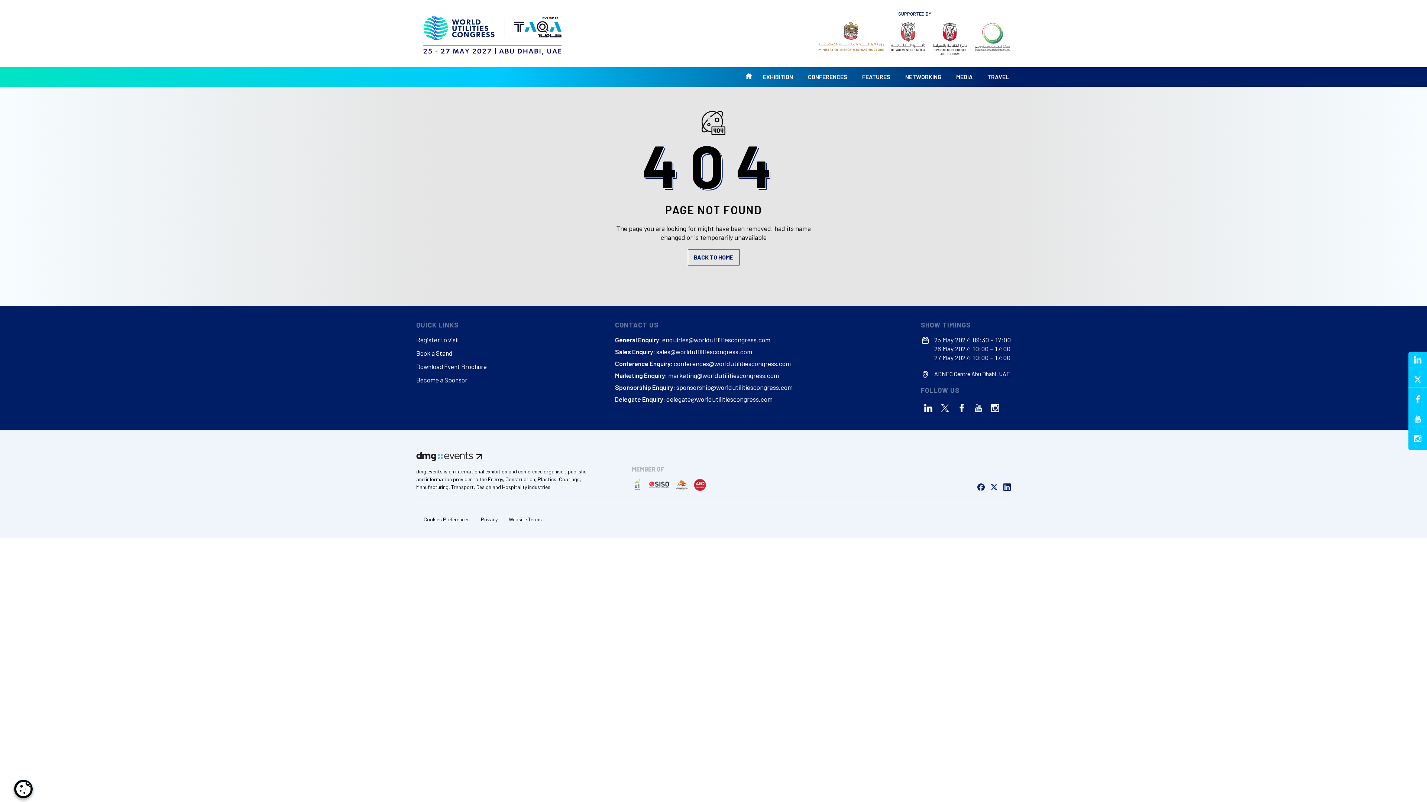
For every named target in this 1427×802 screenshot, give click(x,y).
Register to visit (438, 339)
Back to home (714, 257)
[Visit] (851, 36)
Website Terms (525, 519)
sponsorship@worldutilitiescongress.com (734, 387)
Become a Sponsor (441, 380)
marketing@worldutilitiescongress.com (723, 375)
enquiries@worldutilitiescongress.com (716, 340)
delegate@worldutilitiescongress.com (719, 399)
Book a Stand (434, 353)
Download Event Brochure (451, 366)
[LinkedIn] (928, 408)
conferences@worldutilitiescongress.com (732, 363)
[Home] (493, 33)
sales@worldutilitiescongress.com (704, 352)
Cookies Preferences (447, 519)
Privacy (489, 519)
